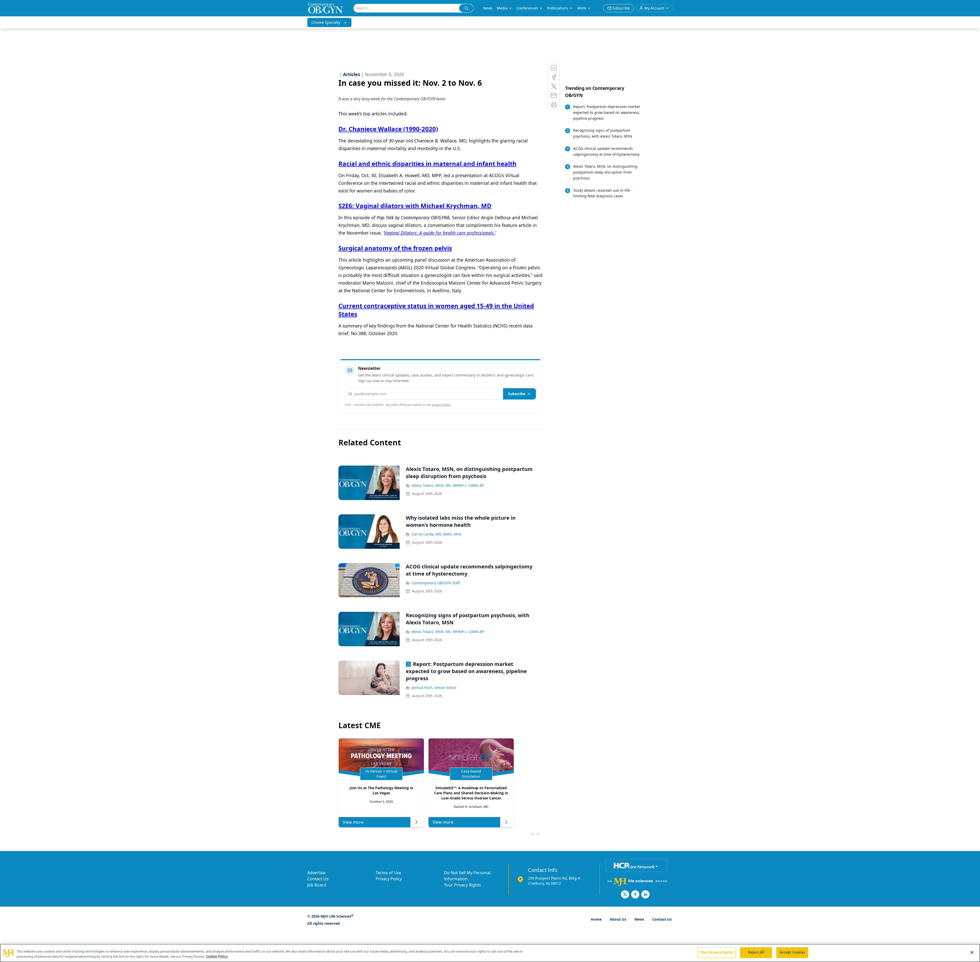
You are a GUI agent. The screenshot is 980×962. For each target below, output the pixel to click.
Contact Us (317, 879)
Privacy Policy (389, 879)
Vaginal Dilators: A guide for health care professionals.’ (440, 233)
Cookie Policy (217, 956)
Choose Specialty (325, 22)
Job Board (316, 885)
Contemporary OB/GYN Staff (436, 582)
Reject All (756, 952)
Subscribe (516, 393)
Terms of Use (388, 872)
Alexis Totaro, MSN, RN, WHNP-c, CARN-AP (448, 485)
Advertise (316, 872)
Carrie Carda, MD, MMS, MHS (437, 534)
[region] (490, 953)
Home (596, 919)
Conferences (527, 8)
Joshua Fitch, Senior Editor (434, 687)
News (488, 8)
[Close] (971, 952)
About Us (618, 919)
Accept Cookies (792, 952)
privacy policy (441, 405)
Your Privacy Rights (462, 885)
